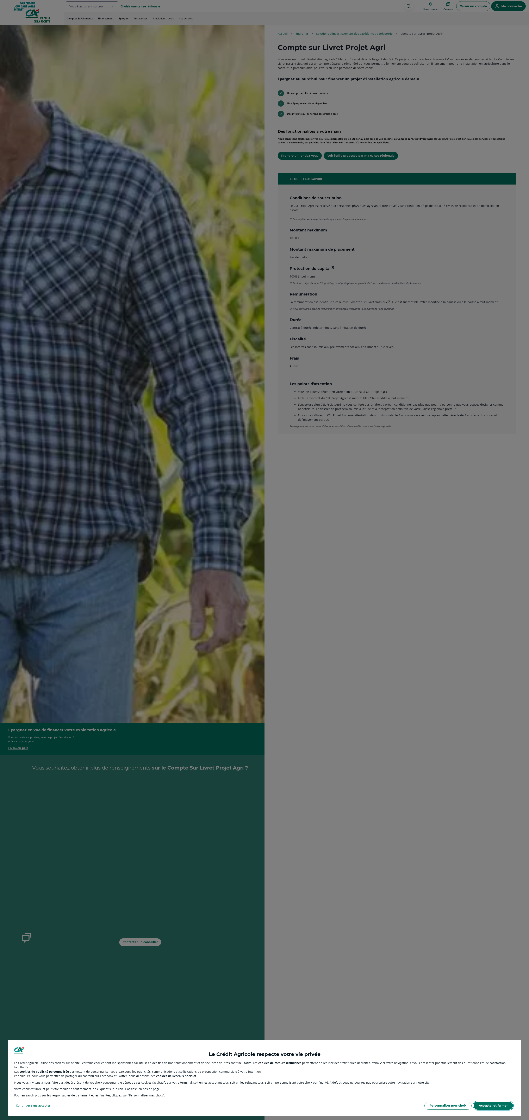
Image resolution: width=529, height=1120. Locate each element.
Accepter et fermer (493, 1105)
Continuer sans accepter (33, 1105)
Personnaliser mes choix (448, 1105)
